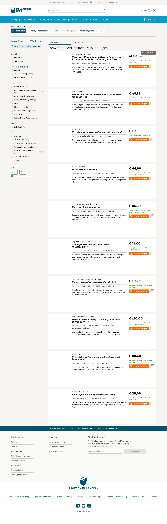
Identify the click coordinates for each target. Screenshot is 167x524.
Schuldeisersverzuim (84, 169)
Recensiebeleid (17, 470)
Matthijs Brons (91, 204)
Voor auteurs (16, 465)
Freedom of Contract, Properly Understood (97, 132)
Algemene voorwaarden (42, 497)
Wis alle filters (37, 41)
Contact (14, 447)
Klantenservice (18, 437)
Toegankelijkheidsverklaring (117, 497)
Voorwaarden (16, 451)
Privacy (69, 497)
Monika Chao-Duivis (95, 279)
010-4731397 (151, 19)
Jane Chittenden (78, 92)
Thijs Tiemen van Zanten (81, 242)
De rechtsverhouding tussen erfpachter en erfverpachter (96, 320)
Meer (79, 72)
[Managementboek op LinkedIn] (78, 506)
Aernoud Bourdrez (79, 204)
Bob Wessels (77, 54)
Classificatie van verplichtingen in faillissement (92, 245)
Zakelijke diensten (57, 442)
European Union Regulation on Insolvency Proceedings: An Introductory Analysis (96, 58)
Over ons (14, 442)
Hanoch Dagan (77, 129)
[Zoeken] (105, 10)
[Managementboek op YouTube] (83, 506)
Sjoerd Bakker (77, 392)
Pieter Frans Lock (78, 167)
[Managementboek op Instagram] (89, 506)
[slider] (12, 176)
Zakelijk (53, 437)
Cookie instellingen (95, 497)
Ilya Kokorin (86, 54)
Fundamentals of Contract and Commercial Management (97, 95)
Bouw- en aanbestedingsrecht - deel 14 (94, 282)
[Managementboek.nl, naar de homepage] (21, 13)
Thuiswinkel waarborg (20, 497)
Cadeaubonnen (55, 451)
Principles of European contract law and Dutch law (96, 358)
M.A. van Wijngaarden (79, 279)
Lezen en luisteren (18, 461)
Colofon (59, 497)
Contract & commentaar (86, 207)
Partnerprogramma (19, 475)
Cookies (80, 497)
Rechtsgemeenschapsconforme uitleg (93, 394)
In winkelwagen (140, 67)
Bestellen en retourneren (21, 456)
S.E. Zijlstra (87, 392)
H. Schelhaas (76, 354)
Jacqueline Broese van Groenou (83, 317)
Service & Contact (138, 497)
